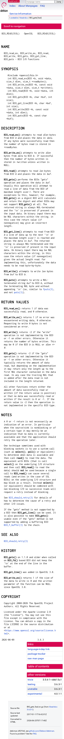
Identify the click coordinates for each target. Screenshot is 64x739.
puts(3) (18, 292)
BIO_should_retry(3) (21, 497)
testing (31, 684)
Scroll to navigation (14, 26)
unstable (14, 18)
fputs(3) (48, 289)
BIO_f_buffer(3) (13, 525)
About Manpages (27, 5)
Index (12, 5)
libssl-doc (24, 18)
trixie (30, 679)
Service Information (20, 13)
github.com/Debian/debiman (41, 731)
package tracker (36, 653)
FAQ (42, 5)
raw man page (36, 658)
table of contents (38, 666)
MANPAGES (14, 1)
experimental (35, 693)
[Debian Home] (4, 6)
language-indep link (39, 649)
